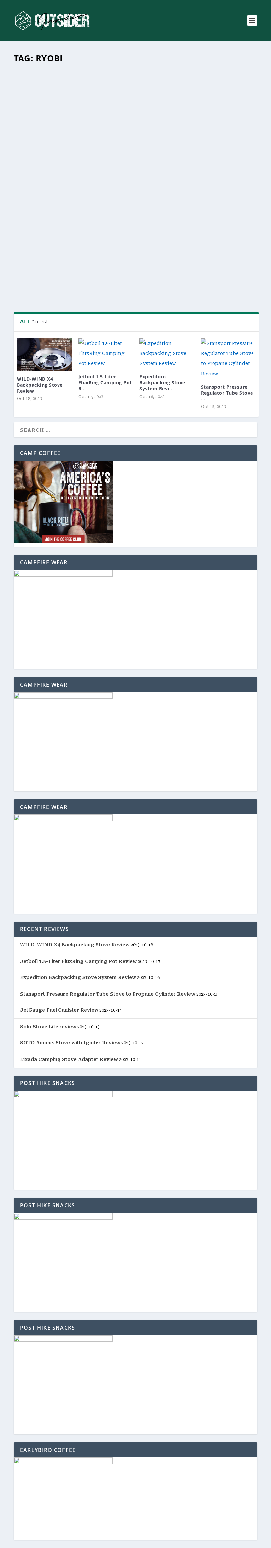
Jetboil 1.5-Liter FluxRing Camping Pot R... (105, 382)
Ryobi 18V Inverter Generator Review (77, 224)
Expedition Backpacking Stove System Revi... (162, 382)
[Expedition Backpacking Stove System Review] (166, 353)
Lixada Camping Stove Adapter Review (69, 1059)
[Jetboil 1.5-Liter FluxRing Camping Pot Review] (105, 353)
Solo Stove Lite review (48, 1026)
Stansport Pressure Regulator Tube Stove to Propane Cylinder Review (107, 994)
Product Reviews (156, 236)
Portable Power (120, 236)
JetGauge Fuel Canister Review (59, 1010)
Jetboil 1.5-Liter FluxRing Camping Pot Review (78, 961)
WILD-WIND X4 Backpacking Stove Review (40, 385)
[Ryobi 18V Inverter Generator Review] (136, 141)
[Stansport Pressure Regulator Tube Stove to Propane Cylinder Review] (228, 358)
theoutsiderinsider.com (50, 236)
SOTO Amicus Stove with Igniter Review (70, 1042)
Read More (40, 285)
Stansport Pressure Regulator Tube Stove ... (227, 393)
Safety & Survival (194, 236)
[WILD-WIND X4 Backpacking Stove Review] (44, 354)
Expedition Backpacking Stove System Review (78, 977)
